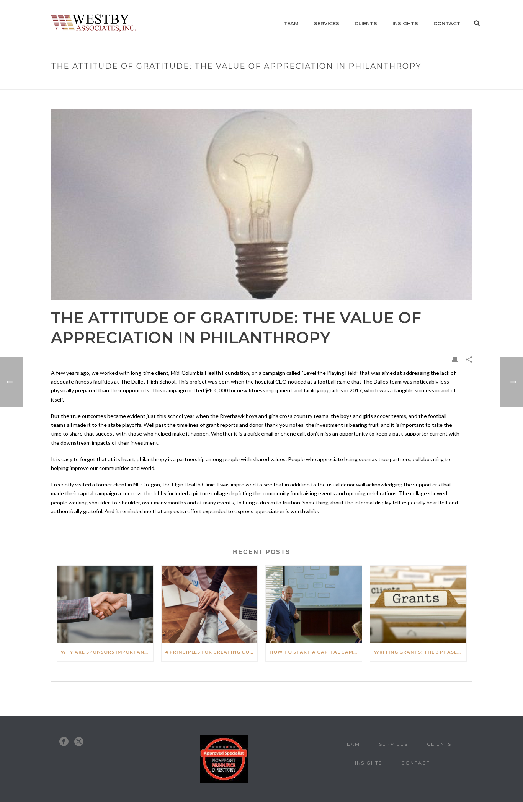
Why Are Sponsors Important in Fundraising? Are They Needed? (107, 652)
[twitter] (78, 742)
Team (291, 23)
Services (326, 23)
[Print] (455, 358)
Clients (366, 23)
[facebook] (64, 742)
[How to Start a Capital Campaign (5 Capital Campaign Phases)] (314, 604)
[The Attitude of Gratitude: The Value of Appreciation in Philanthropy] (261, 204)
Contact (447, 23)
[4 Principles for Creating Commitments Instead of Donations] (210, 604)
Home (254, 82)
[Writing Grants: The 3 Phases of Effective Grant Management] (418, 604)
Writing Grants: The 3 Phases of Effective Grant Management (420, 652)
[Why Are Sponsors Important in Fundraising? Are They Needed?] (105, 604)
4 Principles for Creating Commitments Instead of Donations (211, 652)
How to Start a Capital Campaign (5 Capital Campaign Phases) (316, 652)
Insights (405, 23)
